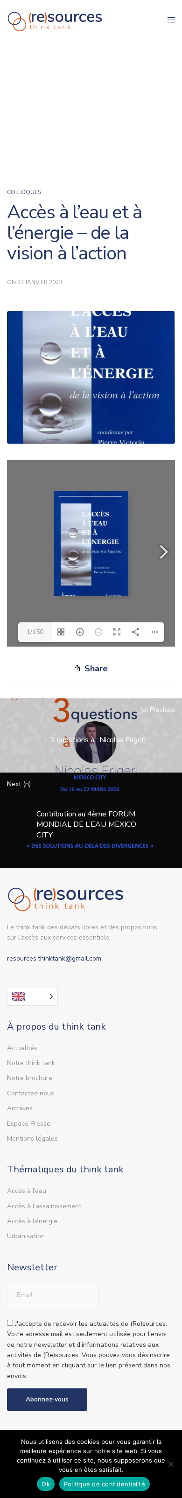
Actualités (22, 1048)
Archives (20, 1108)
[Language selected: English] (32, 997)
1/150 (35, 631)
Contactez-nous (30, 1093)
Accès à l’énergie (32, 1221)
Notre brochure (29, 1077)
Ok (46, 1484)
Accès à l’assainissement (44, 1206)
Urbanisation (26, 1236)
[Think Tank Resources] (55, 20)
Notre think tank (31, 1063)
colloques (24, 192)
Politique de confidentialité (104, 1484)
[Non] (170, 1464)
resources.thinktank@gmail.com (54, 958)
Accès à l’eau (26, 1190)
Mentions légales (32, 1138)
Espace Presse (28, 1123)
